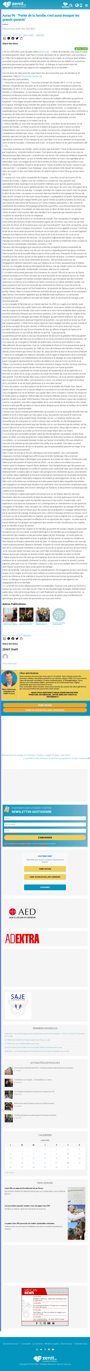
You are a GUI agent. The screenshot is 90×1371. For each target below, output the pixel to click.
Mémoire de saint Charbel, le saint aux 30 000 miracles (34, 1103)
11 (79, 1154)
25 (79, 1163)
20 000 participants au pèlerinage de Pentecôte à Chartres (35, 1115)
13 (22, 1158)
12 (10, 1158)
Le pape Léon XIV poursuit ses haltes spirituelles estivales (29, 1223)
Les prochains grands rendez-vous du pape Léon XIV (27, 1206)
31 (68, 1167)
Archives (40, 35)
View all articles (9, 663)
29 (45, 1167)
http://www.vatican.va (31, 76)
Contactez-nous (80, 1344)
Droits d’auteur (66, 1344)
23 (56, 1163)
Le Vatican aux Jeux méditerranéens (18, 1044)
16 (56, 1158)
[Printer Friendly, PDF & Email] (81, 48)
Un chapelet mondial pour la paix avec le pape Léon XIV (34, 1092)
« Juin (7, 1173)
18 (79, 1158)
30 (56, 1167)
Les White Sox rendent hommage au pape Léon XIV (23, 1040)
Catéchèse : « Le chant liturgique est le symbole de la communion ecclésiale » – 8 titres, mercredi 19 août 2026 (45, 1034)
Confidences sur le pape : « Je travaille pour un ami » (33, 1080)
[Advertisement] (45, 735)
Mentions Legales (52, 1344)
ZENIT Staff (28, 35)
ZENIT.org (43, 52)
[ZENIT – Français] (25, 5)
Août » (12, 1173)
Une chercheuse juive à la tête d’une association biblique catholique (29, 1047)
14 (33, 1158)
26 (10, 1167)
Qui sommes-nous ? (11, 1344)
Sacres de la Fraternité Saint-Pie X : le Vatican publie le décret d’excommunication (43, 1068)
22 (45, 1163)
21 (33, 1163)
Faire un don (45, 705)
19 (10, 1163)
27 (22, 1167)
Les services (38, 1344)
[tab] (33, 1291)
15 (45, 1158)
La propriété (26, 1344)
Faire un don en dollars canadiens (45, 710)
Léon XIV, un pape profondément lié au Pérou (24, 1188)
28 (33, 1167)
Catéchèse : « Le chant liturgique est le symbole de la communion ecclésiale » (33, 1051)
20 (22, 1163)
